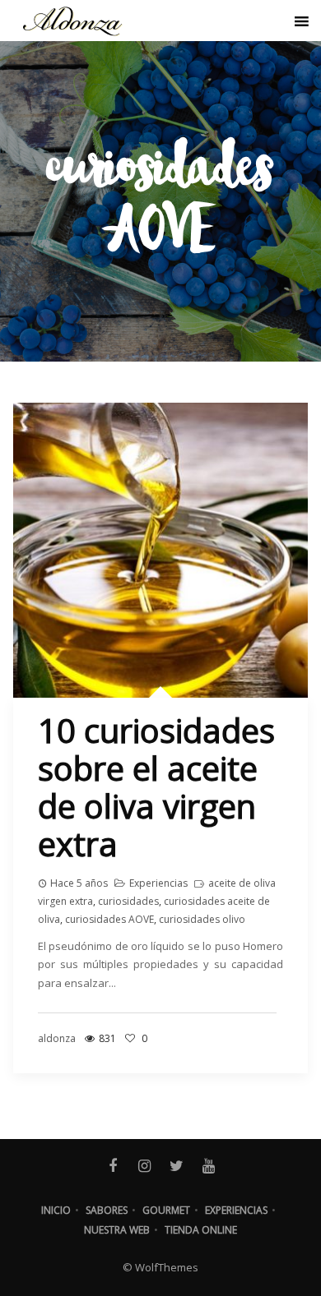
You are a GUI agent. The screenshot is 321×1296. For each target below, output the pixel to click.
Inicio (56, 1210)
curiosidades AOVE (109, 919)
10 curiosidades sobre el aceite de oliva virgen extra (156, 787)
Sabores (107, 1210)
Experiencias (158, 883)
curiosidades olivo (202, 919)
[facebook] (112, 1166)
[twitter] (176, 1166)
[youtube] (209, 1166)
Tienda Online (201, 1230)
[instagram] (144, 1166)
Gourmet (166, 1210)
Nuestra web (117, 1230)
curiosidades (128, 901)
